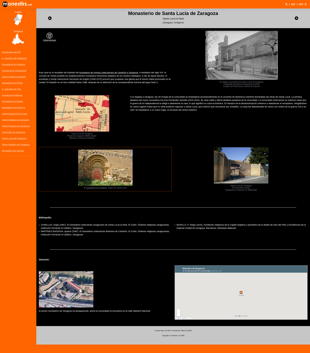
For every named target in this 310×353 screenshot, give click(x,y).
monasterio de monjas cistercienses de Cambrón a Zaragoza (108, 72)
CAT (293, 4)
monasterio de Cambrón (96, 188)
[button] (305, 4)
